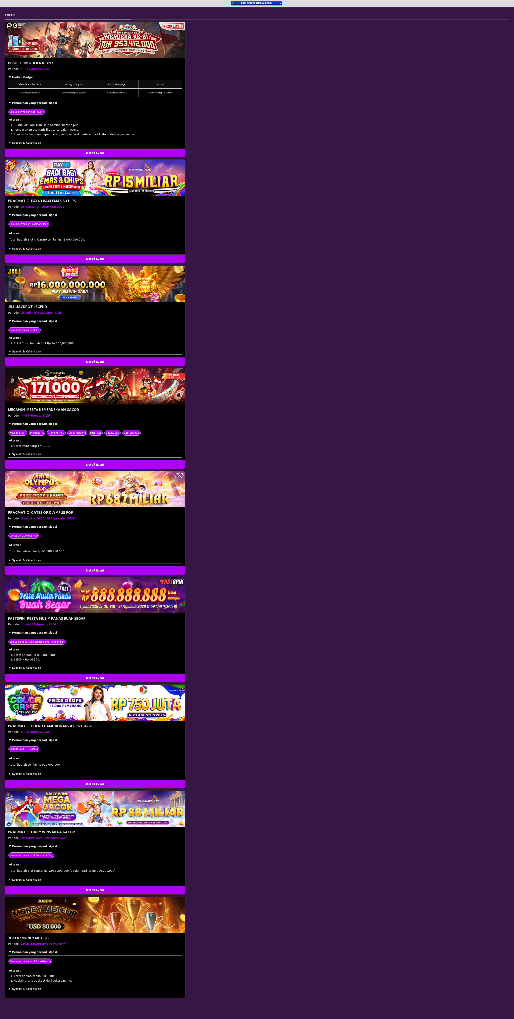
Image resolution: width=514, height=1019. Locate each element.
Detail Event (95, 153)
